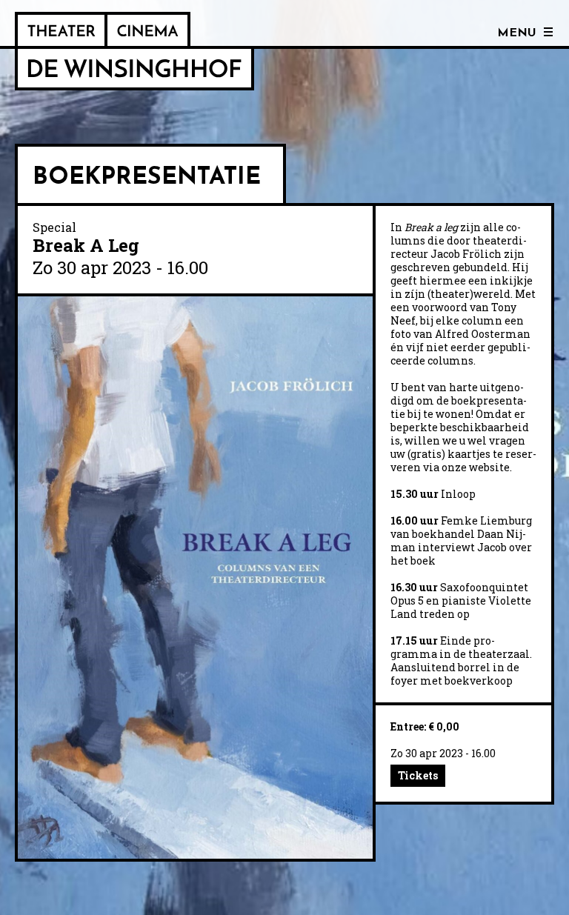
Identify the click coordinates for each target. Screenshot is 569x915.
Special (54, 227)
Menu (516, 33)
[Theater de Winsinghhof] (61, 30)
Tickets (418, 775)
